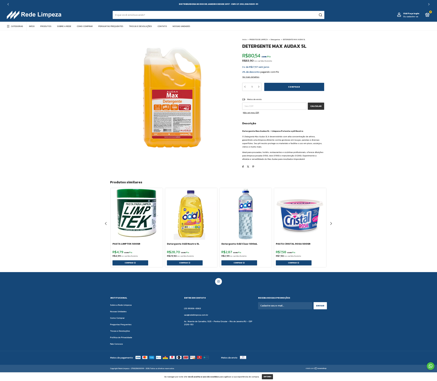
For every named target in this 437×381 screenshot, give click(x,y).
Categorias (17, 26)
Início (32, 26)
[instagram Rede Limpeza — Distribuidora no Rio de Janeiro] (218, 281)
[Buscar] (320, 15)
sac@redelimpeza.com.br (196, 314)
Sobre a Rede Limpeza (121, 305)
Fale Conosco (116, 343)
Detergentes (275, 39)
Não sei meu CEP (251, 112)
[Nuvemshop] (316, 369)
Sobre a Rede (64, 26)
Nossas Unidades (181, 26)
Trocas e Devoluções (140, 26)
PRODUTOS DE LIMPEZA (258, 39)
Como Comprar (85, 26)
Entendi (267, 376)
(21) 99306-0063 (192, 308)
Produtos (45, 26)
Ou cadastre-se (410, 16)
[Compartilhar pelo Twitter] (248, 166)
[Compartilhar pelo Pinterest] (253, 166)
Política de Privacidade (121, 337)
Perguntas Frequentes (110, 26)
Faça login (413, 13)
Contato (162, 26)
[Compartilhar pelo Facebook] (243, 166)
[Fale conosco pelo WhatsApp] (430, 366)
